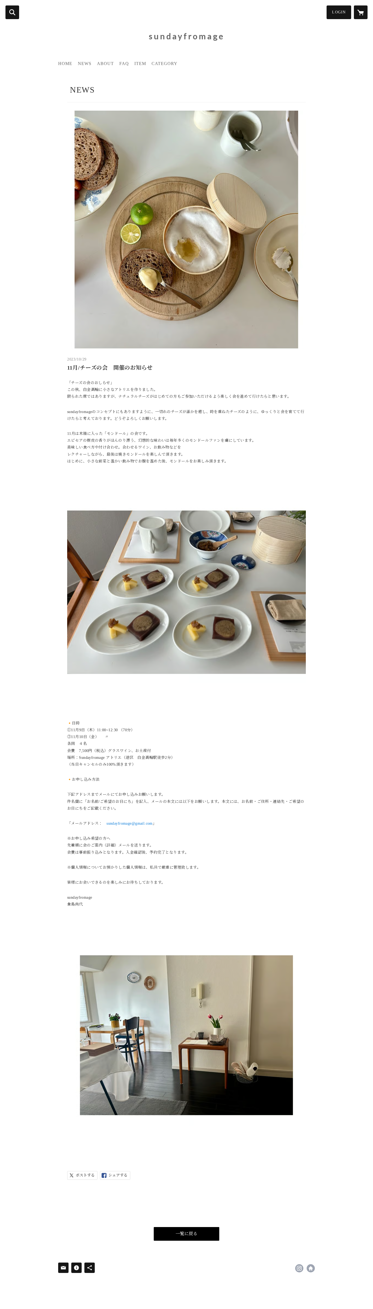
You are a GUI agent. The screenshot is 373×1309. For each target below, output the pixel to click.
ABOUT (105, 63)
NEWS (84, 63)
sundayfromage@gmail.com (129, 823)
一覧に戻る (186, 1233)
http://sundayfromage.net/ (311, 1268)
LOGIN (339, 12)
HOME (65, 63)
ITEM (140, 63)
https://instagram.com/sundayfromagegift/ (299, 1268)
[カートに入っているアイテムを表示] (361, 12)
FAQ (124, 63)
